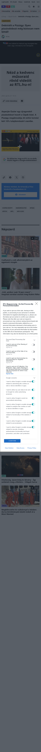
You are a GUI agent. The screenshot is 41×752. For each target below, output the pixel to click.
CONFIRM (12, 441)
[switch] (33, 345)
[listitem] (20, 340)
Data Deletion (9, 448)
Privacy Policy (31, 448)
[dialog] (20, 376)
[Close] (37, 304)
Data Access (20, 448)
